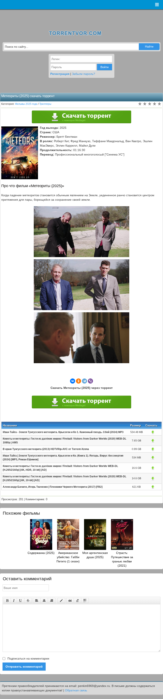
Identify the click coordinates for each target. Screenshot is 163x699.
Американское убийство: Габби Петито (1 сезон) (68, 557)
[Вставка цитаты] (70, 600)
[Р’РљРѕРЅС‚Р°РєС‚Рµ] (72, 381)
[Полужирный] (7, 600)
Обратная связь (76, 690)
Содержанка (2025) (41, 553)
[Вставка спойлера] (85, 600)
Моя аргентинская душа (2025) (95, 555)
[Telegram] (84, 381)
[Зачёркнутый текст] (28, 600)
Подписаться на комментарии (28, 658)
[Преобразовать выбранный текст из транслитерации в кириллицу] (77, 600)
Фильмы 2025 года (26, 103)
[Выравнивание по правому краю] (51, 600)
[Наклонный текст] (14, 600)
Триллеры (45, 103)
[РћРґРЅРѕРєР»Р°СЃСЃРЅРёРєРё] (78, 381)
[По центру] (44, 600)
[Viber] (90, 381)
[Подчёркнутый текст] (20, 600)
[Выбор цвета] (61, 600)
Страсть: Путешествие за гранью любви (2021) (122, 559)
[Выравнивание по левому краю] (37, 600)
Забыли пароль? (83, 74)
